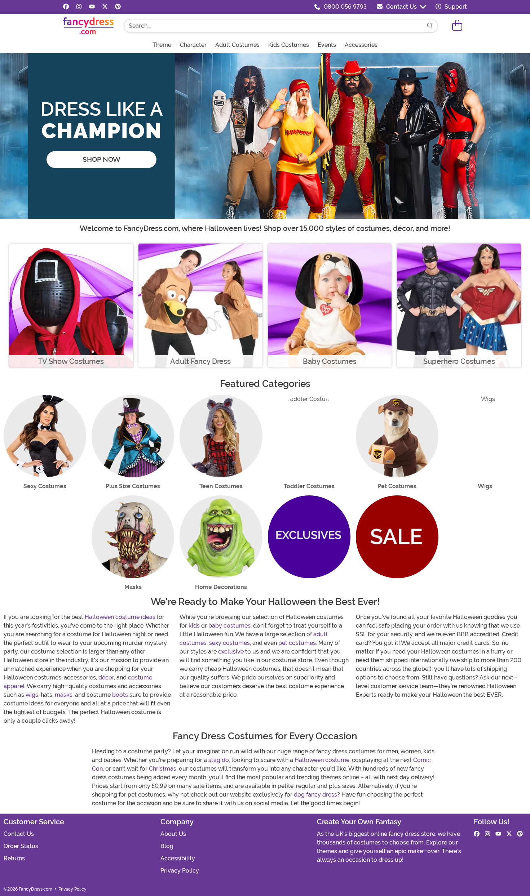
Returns (14, 858)
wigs (32, 694)
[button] (457, 25)
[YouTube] (92, 7)
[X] (105, 7)
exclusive (231, 651)
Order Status (21, 846)
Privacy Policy (179, 870)
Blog (166, 846)
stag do (218, 760)
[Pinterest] (118, 7)
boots (120, 694)
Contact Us (401, 6)
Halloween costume (322, 760)
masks (63, 694)
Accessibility (177, 858)
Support (455, 6)
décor (106, 677)
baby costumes (229, 625)
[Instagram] (79, 7)
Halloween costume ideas (120, 617)
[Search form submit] (430, 25)
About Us (173, 833)
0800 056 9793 (345, 6)
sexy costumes (229, 642)
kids (194, 625)
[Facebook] (66, 7)
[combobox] (273, 25)
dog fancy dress (315, 794)
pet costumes (297, 642)
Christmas (162, 768)
